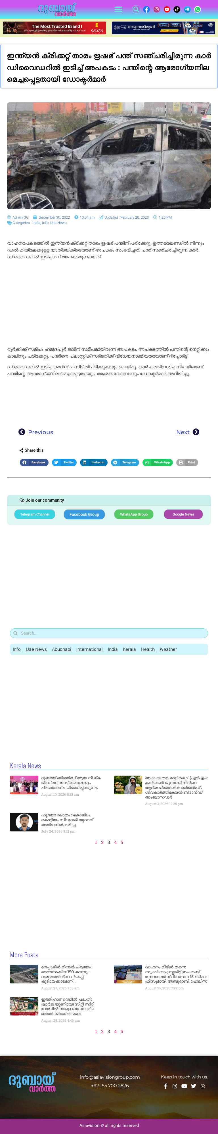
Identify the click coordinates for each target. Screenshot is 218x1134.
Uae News (58, 223)
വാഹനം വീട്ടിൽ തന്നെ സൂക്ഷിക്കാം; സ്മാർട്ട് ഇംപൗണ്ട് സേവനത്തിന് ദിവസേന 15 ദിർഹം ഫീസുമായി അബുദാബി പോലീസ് (176, 974)
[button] (118, 9)
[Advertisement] (109, 304)
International (89, 649)
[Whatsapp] (203, 1086)
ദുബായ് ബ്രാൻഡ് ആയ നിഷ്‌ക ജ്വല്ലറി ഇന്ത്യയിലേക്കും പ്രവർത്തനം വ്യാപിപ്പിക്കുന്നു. (70, 782)
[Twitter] (193, 1086)
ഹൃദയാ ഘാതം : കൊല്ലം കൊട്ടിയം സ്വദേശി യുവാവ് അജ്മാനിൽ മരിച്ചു (67, 819)
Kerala (129, 649)
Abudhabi (61, 649)
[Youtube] (184, 1086)
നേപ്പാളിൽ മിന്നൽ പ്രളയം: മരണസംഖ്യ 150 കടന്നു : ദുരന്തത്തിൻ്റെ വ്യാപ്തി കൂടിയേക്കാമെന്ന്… (66, 974)
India (36, 223)
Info (45, 223)
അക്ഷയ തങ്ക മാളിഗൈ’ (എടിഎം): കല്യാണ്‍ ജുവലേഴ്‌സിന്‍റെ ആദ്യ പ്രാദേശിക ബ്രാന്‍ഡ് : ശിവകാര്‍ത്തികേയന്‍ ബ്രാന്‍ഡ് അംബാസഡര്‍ (176, 787)
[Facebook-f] (165, 1086)
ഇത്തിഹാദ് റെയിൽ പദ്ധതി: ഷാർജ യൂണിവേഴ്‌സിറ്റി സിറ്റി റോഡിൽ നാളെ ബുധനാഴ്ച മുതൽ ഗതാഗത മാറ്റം (67, 1006)
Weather (168, 649)
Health (148, 649)
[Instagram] (174, 1086)
